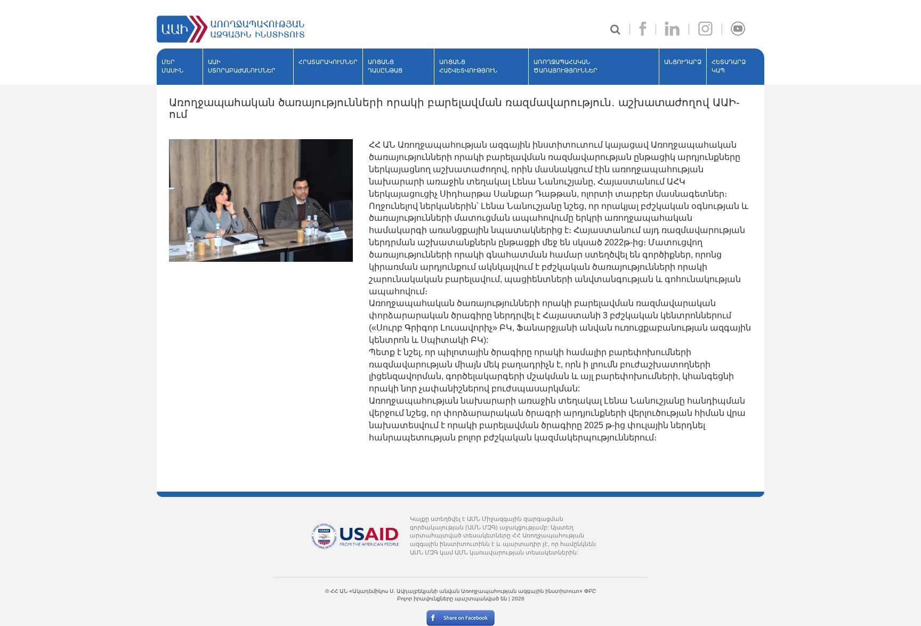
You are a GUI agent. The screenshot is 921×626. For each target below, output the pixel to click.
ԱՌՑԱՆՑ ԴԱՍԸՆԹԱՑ (385, 66)
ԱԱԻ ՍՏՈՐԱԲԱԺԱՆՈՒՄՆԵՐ (242, 66)
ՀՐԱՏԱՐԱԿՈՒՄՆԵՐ (328, 62)
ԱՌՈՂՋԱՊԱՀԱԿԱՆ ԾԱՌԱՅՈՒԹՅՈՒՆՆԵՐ (565, 66)
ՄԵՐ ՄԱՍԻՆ (172, 66)
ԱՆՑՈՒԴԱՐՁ (682, 62)
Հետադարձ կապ (729, 66)
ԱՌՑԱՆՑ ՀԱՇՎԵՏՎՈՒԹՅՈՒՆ (468, 66)
